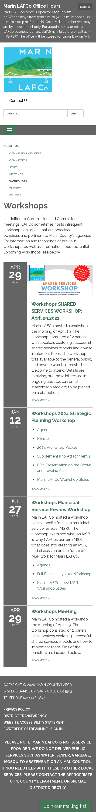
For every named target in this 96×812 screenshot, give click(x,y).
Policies (15, 195)
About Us (11, 146)
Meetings (16, 174)
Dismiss (85, 6)
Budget (15, 188)
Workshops (18, 181)
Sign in (56, 729)
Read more (40, 489)
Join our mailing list (65, 806)
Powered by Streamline (25, 729)
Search (75, 113)
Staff (13, 167)
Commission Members (25, 153)
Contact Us (19, 100)
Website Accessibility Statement (34, 722)
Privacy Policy (16, 709)
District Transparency (25, 716)
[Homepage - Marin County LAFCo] (48, 69)
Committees (18, 160)
